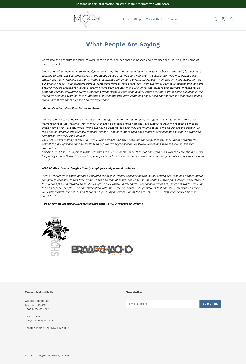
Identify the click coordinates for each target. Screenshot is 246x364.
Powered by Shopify (58, 355)
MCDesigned (40, 355)
